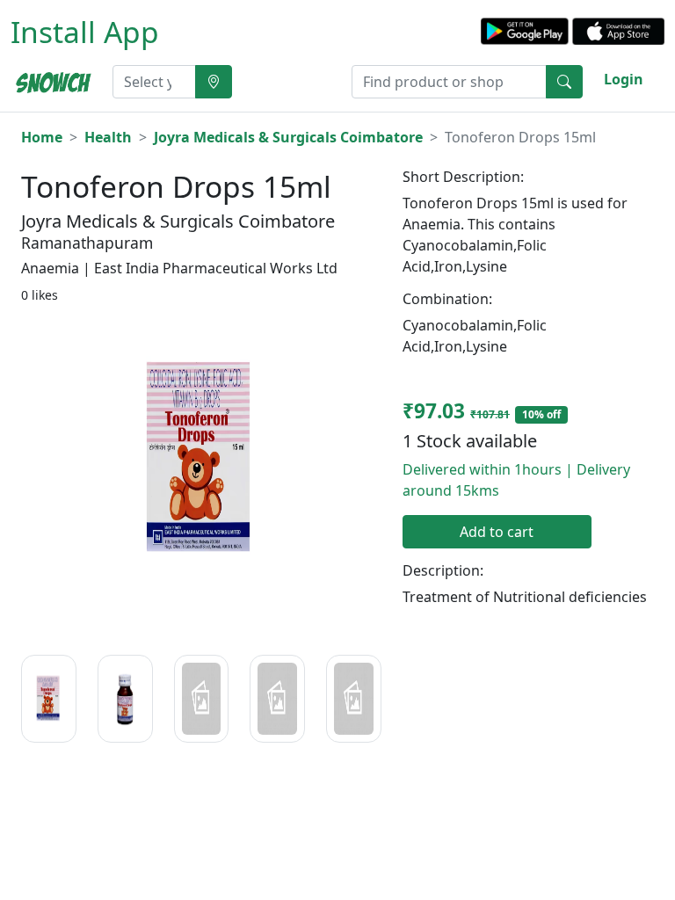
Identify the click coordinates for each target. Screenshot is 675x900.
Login (623, 79)
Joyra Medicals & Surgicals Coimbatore (288, 137)
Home (41, 137)
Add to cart (496, 531)
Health (108, 137)
